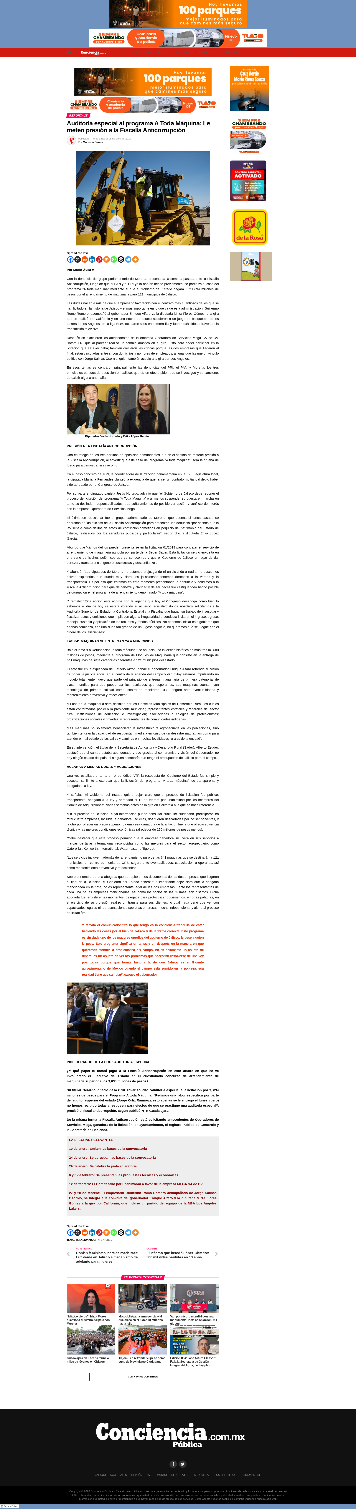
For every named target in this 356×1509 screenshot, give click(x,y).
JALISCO (124, 52)
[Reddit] (85, 259)
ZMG (176, 52)
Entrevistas (230, 52)
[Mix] (106, 259)
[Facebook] (70, 259)
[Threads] (121, 259)
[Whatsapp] (114, 259)
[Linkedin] (92, 259)
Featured (105, 1240)
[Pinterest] (99, 259)
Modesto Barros (93, 142)
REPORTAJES (207, 52)
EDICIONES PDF (251, 1474)
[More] (135, 259)
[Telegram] (128, 259)
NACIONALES (143, 52)
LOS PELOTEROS (225, 1474)
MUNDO (189, 52)
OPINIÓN (162, 52)
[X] (77, 259)
